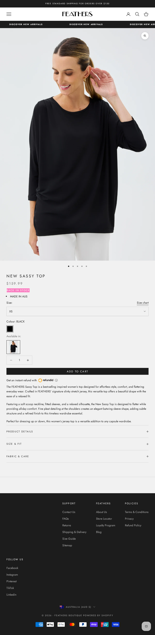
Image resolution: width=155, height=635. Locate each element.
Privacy (129, 519)
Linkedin (11, 595)
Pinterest (11, 581)
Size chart (143, 303)
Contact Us (68, 512)
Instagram (12, 575)
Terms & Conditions (137, 512)
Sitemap (67, 545)
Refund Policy (133, 525)
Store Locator (104, 519)
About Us (101, 512)
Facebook (12, 568)
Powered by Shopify (98, 615)
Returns (66, 525)
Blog (99, 532)
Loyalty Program (105, 525)
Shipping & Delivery (74, 532)
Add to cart (77, 371)
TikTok (10, 588)
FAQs (65, 519)
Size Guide (69, 539)
